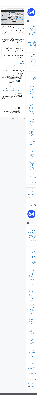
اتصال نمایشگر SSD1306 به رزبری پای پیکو (31, 164)
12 (33, 192)
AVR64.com (4, 2)
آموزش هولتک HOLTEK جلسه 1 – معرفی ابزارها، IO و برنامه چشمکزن (32, 31)
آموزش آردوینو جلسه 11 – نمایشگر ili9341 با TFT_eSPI (31, 108)
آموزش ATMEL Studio (32, 367)
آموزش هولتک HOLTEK (32, 169)
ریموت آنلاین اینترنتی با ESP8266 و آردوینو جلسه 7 (31, 96)
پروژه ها (31, 1)
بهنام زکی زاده (16, 80)
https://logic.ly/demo (17, 43)
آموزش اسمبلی (34, 60)
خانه (34, 1)
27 (32, 195)
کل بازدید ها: (34, 205)
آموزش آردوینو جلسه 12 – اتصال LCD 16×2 (31, 111)
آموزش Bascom (33, 56)
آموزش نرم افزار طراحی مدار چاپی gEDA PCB (18, 65)
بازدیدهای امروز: (33, 204)
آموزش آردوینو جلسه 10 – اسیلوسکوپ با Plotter (31, 105)
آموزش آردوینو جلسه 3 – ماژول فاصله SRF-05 (31, 87)
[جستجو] (28, 21)
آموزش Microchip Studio (31, 176)
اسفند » (29, 197)
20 (32, 194)
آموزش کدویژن (34, 62)
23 (28, 194)
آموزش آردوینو (33, 79)
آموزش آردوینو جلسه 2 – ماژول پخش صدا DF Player (31, 84)
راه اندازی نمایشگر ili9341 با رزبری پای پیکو (31, 167)
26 (33, 195)
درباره (19, 1)
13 (32, 192)
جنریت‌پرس (14, 393)
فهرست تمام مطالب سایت (11, 1)
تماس (16, 1)
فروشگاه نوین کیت (33, 182)
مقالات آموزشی (27, 1)
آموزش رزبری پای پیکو (33, 61)
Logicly (18, 39)
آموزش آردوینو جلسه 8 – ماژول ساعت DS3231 (31, 100)
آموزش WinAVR (33, 141)
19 (33, 194)
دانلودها (22, 1)
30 (28, 195)
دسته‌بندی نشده (34, 67)
